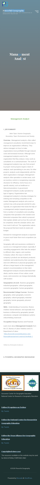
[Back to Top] (32, 477)
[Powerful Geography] (4, 4)
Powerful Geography (13, 10)
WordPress (28, 478)
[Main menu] (37, 12)
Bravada (19, 478)
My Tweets (5, 411)
